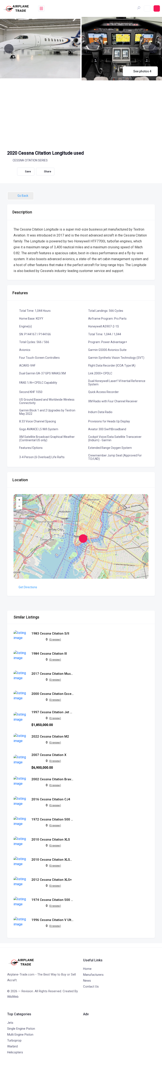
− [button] (19, 506)
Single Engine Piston (21, 1029)
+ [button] (19, 500)
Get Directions (28, 587)
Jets (10, 1023)
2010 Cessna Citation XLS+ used (52, 859)
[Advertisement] (81, 112)
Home (87, 969)
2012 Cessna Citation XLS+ (51, 879)
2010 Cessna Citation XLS (50, 839)
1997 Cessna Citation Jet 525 (52, 712)
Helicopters (15, 1052)
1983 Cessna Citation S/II (50, 633)
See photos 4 (142, 71)
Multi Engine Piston (20, 1034)
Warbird (12, 1046)
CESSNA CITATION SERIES (30, 160)
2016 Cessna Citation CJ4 (50, 799)
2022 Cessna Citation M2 (50, 736)
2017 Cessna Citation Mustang (52, 673)
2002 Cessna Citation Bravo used (52, 779)
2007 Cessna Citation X (48, 755)
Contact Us (91, 986)
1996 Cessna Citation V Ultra (52, 920)
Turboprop (14, 1040)
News (87, 981)
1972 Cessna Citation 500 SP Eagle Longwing (52, 819)
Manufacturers (93, 975)
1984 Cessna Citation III (49, 653)
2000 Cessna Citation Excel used (52, 693)
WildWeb (13, 996)
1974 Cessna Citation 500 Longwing (52, 899)
